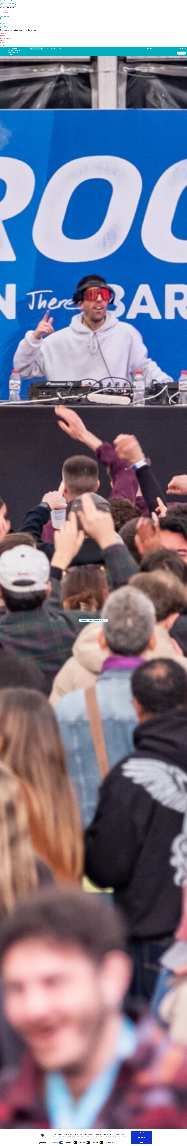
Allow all (142, 1132)
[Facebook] (177, 48)
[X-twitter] (175, 48)
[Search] (41, 48)
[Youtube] (183, 48)
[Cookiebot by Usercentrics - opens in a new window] (42, 1143)
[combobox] (34, 48)
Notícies (46, 48)
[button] (1, 619)
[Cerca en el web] (4, 24)
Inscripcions (134, 53)
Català (8, 3)
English (4, 14)
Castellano (5, 12)
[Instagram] (180, 48)
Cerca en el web (4, 19)
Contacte (60, 48)
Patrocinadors (53, 48)
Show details (109, 1142)
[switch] (75, 1142)
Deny (141, 1142)
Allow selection (141, 1137)
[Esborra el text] (1, 24)
